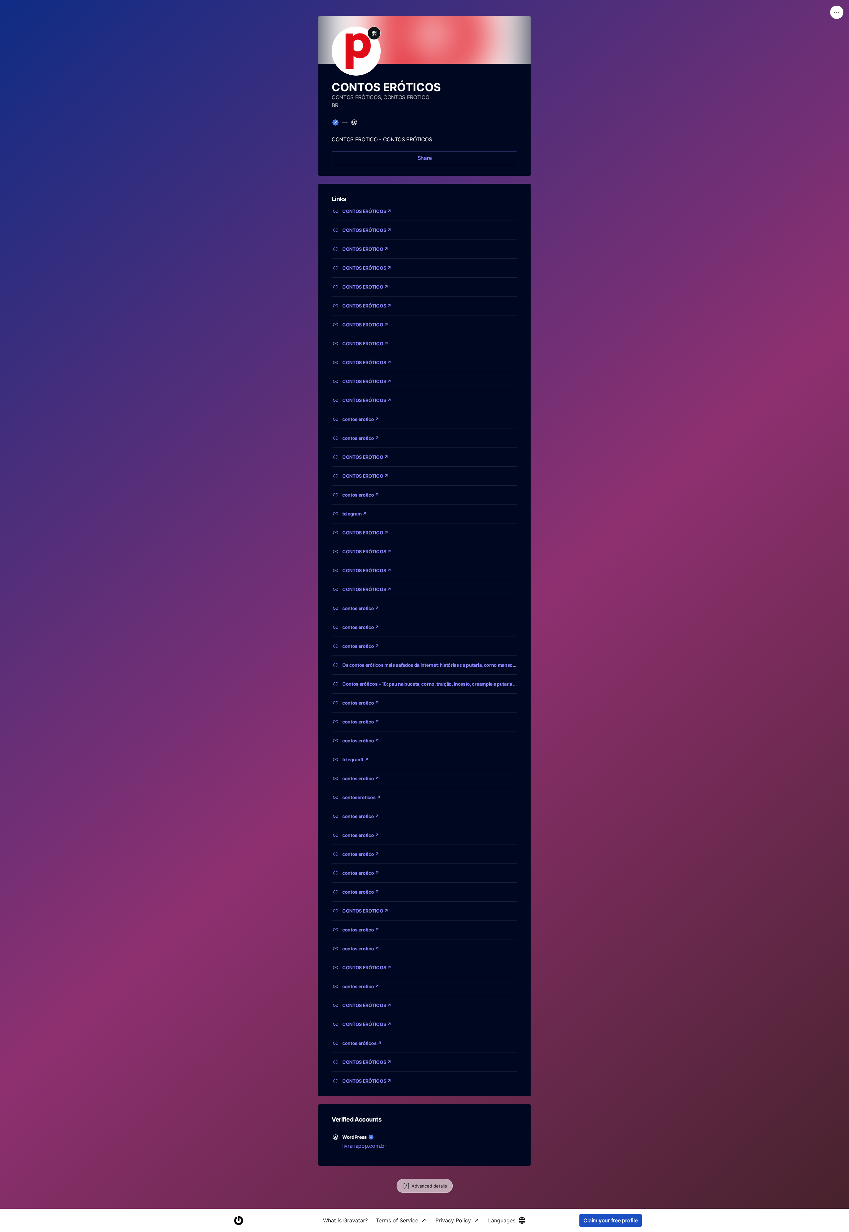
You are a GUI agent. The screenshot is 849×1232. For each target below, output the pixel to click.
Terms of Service (397, 1220)
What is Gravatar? (345, 1220)
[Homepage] (238, 1220)
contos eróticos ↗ (362, 1043)
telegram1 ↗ (355, 759)
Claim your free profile (610, 1220)
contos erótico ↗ (360, 740)
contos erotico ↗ (360, 419)
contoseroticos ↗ (361, 797)
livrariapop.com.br (364, 1145)
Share (425, 158)
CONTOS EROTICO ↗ (365, 249)
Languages (501, 1220)
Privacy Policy (453, 1220)
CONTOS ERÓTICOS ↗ (366, 211)
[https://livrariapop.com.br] (354, 122)
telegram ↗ (354, 513)
